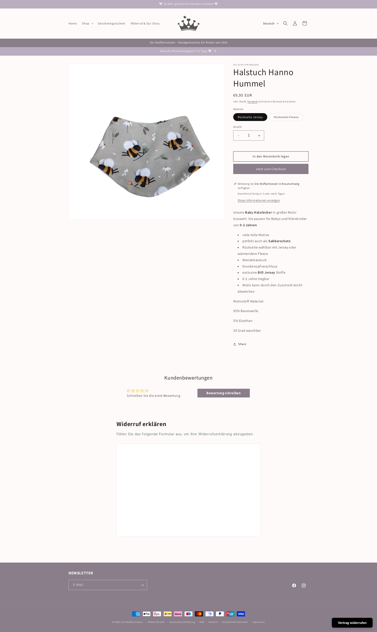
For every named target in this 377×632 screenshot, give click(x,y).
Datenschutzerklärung (182, 621)
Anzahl (237, 127)
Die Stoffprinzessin (132, 621)
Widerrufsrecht (156, 621)
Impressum (258, 621)
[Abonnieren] (142, 585)
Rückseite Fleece (288, 118)
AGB (201, 621)
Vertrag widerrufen (352, 623)
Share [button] (242, 344)
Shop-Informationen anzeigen (259, 200)
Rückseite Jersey (250, 117)
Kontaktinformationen (235, 621)
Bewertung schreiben (223, 393)
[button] (87, 23)
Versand (252, 101)
